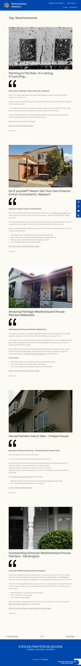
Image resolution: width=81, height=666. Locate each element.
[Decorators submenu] (76, 3)
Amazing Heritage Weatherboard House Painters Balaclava (37, 313)
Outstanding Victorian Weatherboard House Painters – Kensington (40, 554)
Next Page (71, 636)
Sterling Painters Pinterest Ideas (21, 126)
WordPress (45, 659)
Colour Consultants (60, 213)
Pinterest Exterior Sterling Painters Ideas (24, 246)
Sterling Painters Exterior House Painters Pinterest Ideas (30, 608)
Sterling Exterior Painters (35, 354)
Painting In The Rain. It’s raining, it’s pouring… (31, 74)
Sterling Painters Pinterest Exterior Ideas (24, 371)
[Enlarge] (7, 5)
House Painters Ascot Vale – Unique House (39, 436)
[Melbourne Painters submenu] (64, 3)
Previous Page (11, 636)
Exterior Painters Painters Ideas (20, 487)
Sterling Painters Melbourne (19, 5)
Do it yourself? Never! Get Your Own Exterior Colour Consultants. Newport (40, 192)
